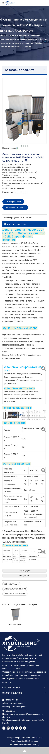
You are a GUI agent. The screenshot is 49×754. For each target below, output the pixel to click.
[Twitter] (12, 728)
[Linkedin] (8, 728)
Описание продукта (15, 224)
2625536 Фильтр (12, 584)
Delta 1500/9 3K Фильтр (15, 589)
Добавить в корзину (15, 207)
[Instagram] (20, 728)
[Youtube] (16, 728)
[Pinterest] (24, 728)
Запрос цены (15, 202)
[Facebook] (3, 728)
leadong (35, 744)
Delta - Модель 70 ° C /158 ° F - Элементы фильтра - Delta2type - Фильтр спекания (15, 624)
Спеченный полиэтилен (15, 594)
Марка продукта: (12, 218)
